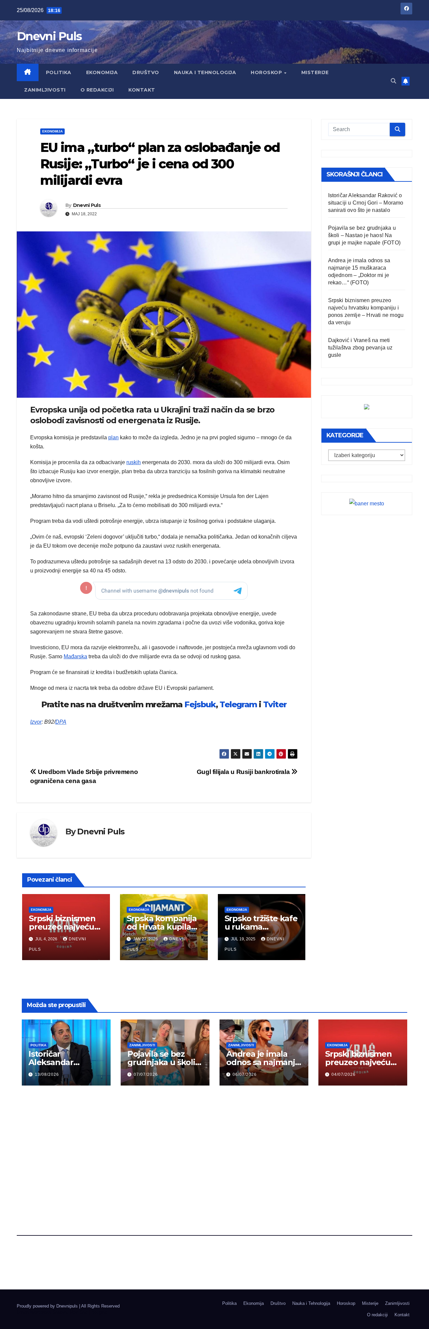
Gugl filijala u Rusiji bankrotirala (244, 771)
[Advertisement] (214, 1143)
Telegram (238, 704)
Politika (58, 72)
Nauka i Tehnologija (205, 72)
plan (113, 437)
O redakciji (97, 90)
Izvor (36, 722)
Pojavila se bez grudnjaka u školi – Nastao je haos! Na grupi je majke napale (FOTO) (364, 235)
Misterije (315, 72)
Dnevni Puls (49, 36)
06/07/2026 (245, 1074)
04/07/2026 (343, 1074)
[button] (393, 81)
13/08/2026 (47, 1074)
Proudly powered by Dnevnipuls (48, 1306)
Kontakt (141, 90)
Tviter (275, 704)
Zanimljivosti (45, 90)
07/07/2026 (146, 1074)
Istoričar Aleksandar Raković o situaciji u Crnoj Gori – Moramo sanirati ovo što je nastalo (366, 202)
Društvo (145, 72)
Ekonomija (102, 72)
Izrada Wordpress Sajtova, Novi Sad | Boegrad (62, 1312)
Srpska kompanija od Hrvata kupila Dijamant (162, 926)
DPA (60, 722)
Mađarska (75, 656)
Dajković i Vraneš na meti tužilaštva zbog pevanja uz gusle (360, 347)
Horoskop (267, 72)
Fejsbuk (200, 704)
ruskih (133, 462)
